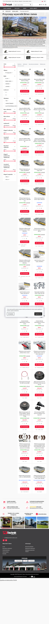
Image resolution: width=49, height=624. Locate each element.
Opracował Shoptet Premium (20, 576)
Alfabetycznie (42, 64)
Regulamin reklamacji (30, 548)
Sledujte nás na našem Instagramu (13, 513)
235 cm (7, 179)
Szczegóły (24, 152)
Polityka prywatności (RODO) (30, 550)
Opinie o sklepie (25, 1)
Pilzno (26, 560)
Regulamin (21, 1)
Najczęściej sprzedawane (33, 64)
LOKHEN (7, 86)
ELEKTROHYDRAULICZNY (11, 106)
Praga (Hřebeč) (19, 560)
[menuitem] (8, 8)
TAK (6, 100)
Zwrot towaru (6, 551)
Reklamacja (17, 1)
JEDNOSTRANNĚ (9, 103)
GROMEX (7, 83)
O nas (4, 1)
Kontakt (30, 1)
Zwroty (13, 1)
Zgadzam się (38, 314)
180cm (7, 176)
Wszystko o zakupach (7, 548)
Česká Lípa (32, 560)
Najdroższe (25, 64)
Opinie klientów (6, 550)
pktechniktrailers (42, 514)
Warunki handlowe (29, 546)
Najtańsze (19, 64)
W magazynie (8, 72)
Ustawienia (10, 314)
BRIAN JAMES (9, 81)
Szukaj (30, 4)
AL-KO (7, 78)
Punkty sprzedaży (8, 1)
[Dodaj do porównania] (25, 73)
